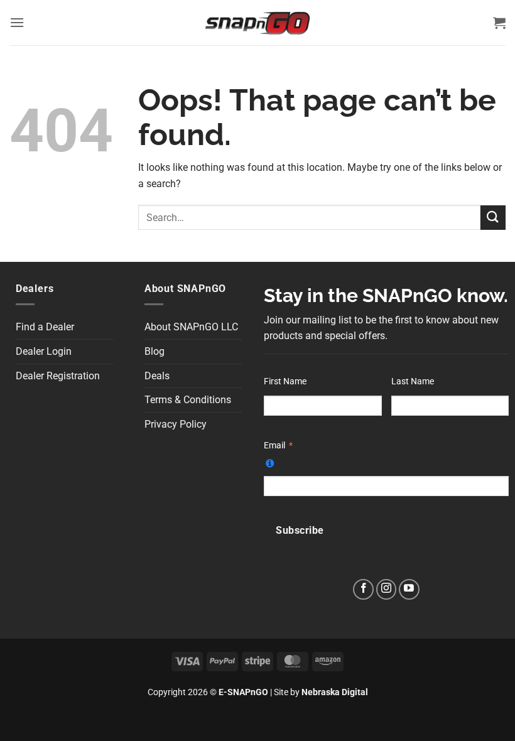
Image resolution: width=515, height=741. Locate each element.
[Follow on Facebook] (363, 589)
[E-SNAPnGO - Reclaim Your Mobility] (257, 22)
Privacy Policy (175, 424)
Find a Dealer (45, 327)
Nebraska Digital (334, 692)
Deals (157, 376)
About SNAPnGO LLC (191, 327)
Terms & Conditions (187, 400)
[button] (16, 22)
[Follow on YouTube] (409, 589)
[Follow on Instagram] (386, 589)
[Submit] (493, 217)
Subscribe (299, 530)
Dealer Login (44, 351)
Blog (154, 351)
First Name (285, 381)
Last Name (412, 381)
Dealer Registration (58, 376)
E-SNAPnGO (243, 692)
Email (274, 445)
